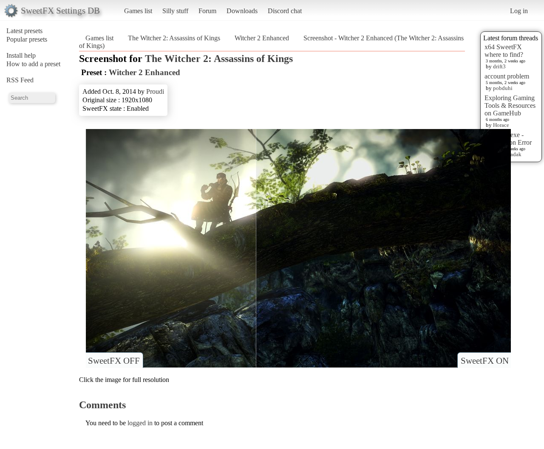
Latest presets (24, 30)
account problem (506, 76)
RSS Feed (20, 80)
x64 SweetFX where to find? (503, 50)
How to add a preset (33, 63)
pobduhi (503, 88)
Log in (519, 10)
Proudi (155, 91)
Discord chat (285, 10)
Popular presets (26, 39)
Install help (21, 55)
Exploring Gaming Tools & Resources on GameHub (510, 105)
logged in (140, 423)
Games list (138, 10)
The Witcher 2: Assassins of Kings (174, 38)
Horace (501, 125)
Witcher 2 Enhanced (262, 38)
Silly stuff (175, 10)
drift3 (499, 66)
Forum (207, 10)
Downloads (242, 10)
